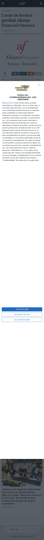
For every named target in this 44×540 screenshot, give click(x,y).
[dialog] (22, 270)
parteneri (10, 103)
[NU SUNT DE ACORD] (40, 85)
